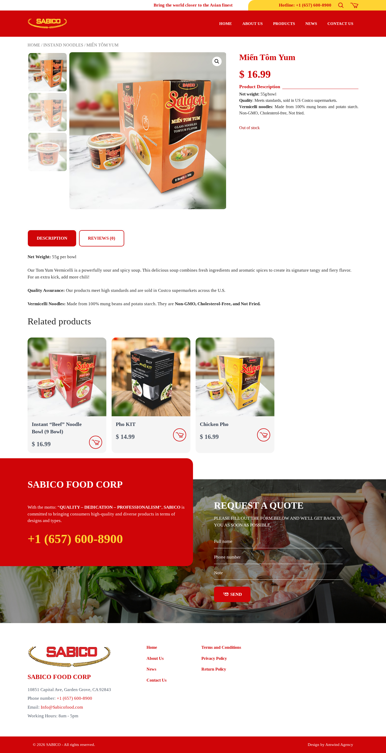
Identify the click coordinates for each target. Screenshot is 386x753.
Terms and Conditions (221, 647)
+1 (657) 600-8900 (75, 539)
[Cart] (354, 5)
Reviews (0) (101, 238)
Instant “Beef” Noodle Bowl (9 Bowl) (57, 427)
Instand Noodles (63, 45)
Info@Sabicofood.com (62, 707)
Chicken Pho (214, 424)
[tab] (52, 238)
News (311, 24)
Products (284, 24)
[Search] (341, 5)
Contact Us (156, 680)
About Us (155, 658)
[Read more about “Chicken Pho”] (263, 434)
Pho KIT (125, 424)
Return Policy (213, 669)
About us (252, 24)
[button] (217, 61)
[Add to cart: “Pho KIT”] (179, 434)
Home (225, 24)
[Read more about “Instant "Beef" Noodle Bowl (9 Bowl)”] (95, 442)
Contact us (340, 24)
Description (52, 238)
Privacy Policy (214, 658)
